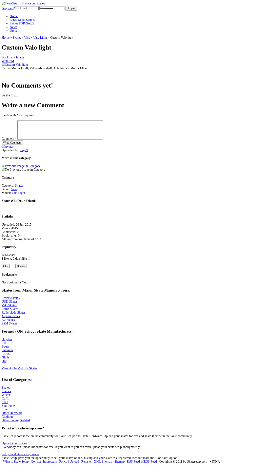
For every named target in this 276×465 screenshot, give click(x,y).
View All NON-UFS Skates (19, 368)
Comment (9, 138)
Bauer (5, 346)
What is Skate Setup (16, 461)
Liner (5, 409)
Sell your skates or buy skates (20, 454)
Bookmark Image (13, 57)
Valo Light (40, 37)
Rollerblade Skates (13, 312)
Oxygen (7, 339)
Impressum (50, 461)
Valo (27, 37)
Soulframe (8, 405)
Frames (6, 391)
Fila (4, 343)
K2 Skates (8, 319)
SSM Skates (9, 323)
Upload (14, 30)
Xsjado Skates (11, 316)
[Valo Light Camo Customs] (21, 166)
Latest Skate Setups (22, 19)
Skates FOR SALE (22, 23)
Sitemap (119, 461)
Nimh (5, 357)
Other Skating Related (16, 420)
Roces (5, 353)
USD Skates (9, 301)
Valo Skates (9, 305)
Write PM (8, 61)
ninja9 (24, 150)
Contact (36, 461)
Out (4, 361)
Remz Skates (10, 309)
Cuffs (5, 398)
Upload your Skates (14, 443)
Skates (17, 37)
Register (7, 8)
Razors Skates (11, 298)
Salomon (7, 350)
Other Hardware (12, 413)
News (13, 27)
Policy (63, 461)
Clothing (7, 416)
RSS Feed (134, 461)
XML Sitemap (103, 461)
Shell (5, 402)
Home (14, 16)
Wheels (6, 394)
